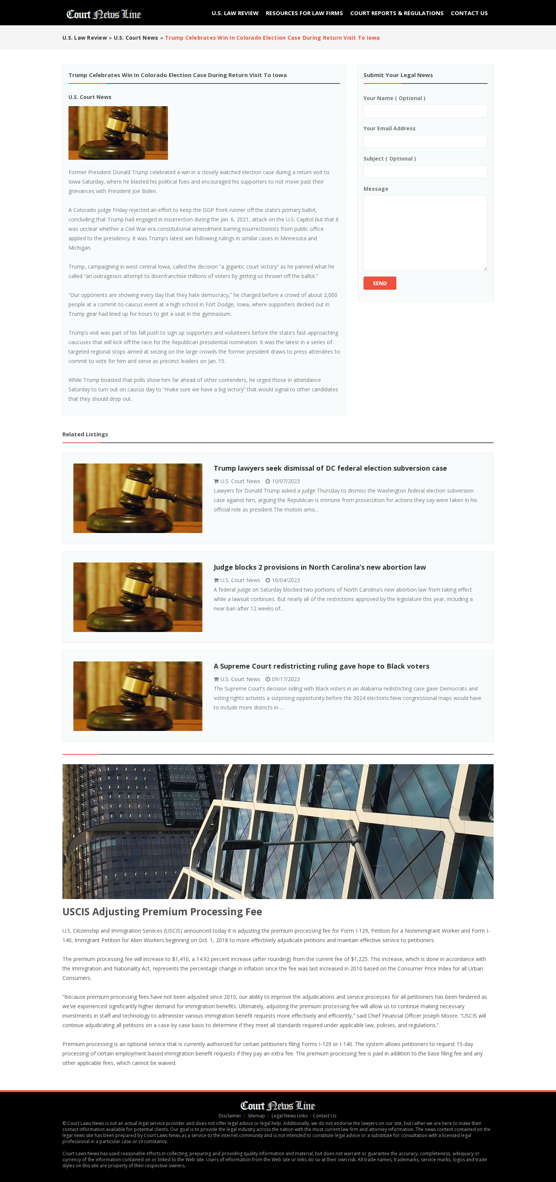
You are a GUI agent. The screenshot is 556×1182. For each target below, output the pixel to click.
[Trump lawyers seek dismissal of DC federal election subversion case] (137, 498)
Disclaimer (230, 1115)
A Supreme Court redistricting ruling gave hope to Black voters (321, 666)
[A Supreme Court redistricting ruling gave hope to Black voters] (137, 696)
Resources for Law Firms (304, 13)
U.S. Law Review (235, 13)
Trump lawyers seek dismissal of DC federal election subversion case (330, 468)
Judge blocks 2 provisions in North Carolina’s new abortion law (320, 567)
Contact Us (469, 13)
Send (380, 283)
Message (375, 188)
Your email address (389, 128)
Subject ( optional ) (389, 158)
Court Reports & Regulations (397, 13)
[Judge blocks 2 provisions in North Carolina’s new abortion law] (137, 597)
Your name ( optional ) (394, 98)
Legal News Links (290, 1115)
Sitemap (256, 1115)
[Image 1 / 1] (204, 133)
